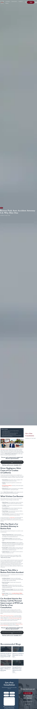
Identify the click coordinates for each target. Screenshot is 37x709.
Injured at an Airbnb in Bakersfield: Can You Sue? (18, 655)
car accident (11, 618)
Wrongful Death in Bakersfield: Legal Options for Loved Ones (16, 669)
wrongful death (12, 517)
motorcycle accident (16, 618)
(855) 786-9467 (27, 698)
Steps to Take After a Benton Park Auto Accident (9, 434)
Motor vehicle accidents (4, 449)
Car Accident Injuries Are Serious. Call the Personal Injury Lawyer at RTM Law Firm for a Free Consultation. (11, 436)
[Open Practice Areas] (16, 1)
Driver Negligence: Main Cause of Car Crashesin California (10, 430)
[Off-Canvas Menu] (36, 2)
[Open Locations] (22, 1)
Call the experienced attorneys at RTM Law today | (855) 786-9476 (12, 462)
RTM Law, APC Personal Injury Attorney (6, 615)
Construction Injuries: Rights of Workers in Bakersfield (5, 668)
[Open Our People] (9, 1)
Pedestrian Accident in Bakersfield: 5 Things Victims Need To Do (5, 655)
